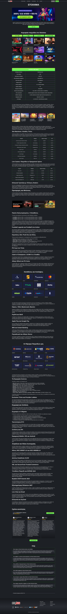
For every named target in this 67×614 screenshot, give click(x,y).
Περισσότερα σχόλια (33, 540)
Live (27, 35)
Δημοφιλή (16, 35)
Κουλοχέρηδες (49, 35)
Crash (38, 35)
